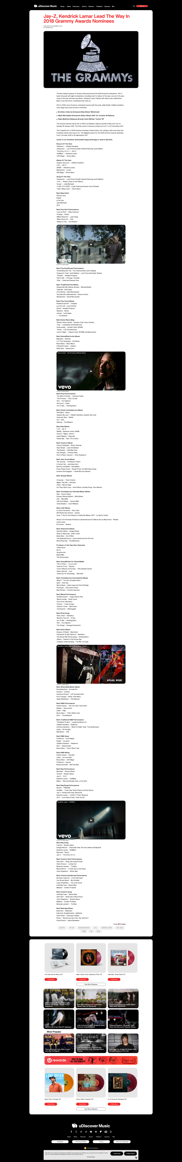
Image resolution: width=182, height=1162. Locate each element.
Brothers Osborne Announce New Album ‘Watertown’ (79, 112)
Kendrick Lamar (106, 927)
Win (113, 6)
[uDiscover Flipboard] (101, 1132)
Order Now (50, 979)
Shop (62, 6)
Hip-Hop (71, 927)
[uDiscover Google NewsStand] (105, 1132)
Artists (84, 6)
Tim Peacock (49, 27)
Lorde (84, 931)
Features (76, 6)
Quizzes (107, 6)
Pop (91, 931)
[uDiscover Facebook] (71, 1132)
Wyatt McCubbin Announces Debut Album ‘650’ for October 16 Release (86, 115)
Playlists (99, 6)
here (87, 139)
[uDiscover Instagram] (81, 1132)
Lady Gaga (119, 927)
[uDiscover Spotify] (96, 1132)
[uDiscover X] (76, 1132)
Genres (91, 6)
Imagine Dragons (83, 927)
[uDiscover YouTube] (91, 1132)
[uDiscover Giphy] (110, 1132)
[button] (59, 962)
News (69, 6)
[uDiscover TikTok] (86, 1132)
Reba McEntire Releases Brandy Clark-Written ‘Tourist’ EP (81, 119)
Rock (98, 931)
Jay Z (95, 927)
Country (62, 927)
